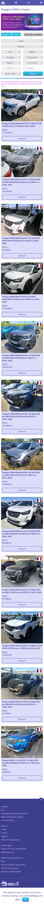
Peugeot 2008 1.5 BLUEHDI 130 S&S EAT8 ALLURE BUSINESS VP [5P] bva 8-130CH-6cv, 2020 (21, 763)
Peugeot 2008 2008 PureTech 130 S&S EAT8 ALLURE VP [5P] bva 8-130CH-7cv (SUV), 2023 (22, 591)
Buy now (30, 68)
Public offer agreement (10, 840)
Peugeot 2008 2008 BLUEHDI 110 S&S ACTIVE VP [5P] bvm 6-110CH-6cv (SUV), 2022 (22, 124)
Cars (3, 810)
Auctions (4, 806)
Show (33, 73)
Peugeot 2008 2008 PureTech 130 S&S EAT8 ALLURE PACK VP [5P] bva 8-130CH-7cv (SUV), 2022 (21, 704)
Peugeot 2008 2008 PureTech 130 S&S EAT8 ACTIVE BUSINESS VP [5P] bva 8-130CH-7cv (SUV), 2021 (21, 182)
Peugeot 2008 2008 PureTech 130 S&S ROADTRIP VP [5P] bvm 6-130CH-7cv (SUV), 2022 (21, 299)
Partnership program (9, 868)
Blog (3, 861)
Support (4, 836)
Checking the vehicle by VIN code (14, 813)
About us (4, 826)
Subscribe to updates (33, 34)
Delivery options (7, 852)
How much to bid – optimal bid (13, 849)
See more (22, 138)
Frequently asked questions (12, 858)
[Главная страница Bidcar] (3, 2)
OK (25, 899)
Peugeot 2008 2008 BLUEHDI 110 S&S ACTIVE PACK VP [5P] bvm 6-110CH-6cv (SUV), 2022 (22, 646)
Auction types (6, 845)
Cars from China (7, 820)
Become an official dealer (11, 871)
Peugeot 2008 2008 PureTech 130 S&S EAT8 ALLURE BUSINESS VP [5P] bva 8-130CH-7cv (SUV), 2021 (21, 534)
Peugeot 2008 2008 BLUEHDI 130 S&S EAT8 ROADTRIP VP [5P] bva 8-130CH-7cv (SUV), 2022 (21, 241)
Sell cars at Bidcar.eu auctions (13, 864)
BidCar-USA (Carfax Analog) (12, 817)
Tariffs (3, 829)
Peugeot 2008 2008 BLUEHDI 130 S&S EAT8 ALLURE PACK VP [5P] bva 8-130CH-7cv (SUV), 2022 (21, 358)
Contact (4, 833)
